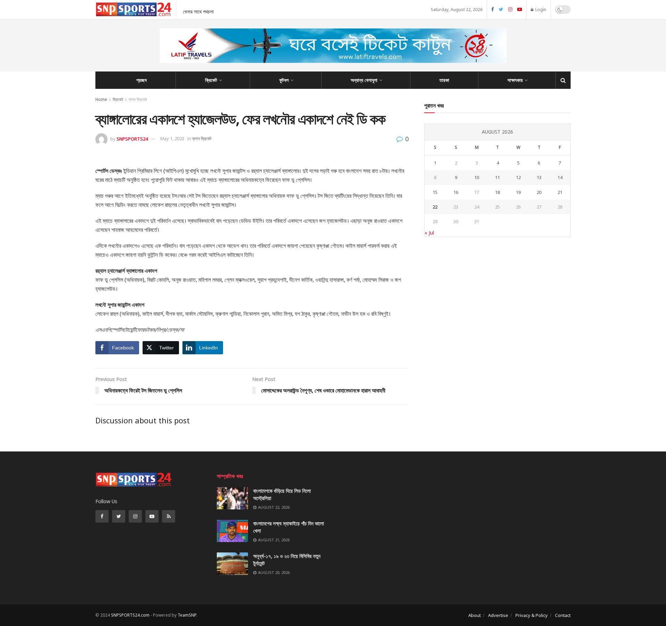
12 (518, 177)
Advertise (498, 615)
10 (476, 177)
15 (435, 192)
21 (559, 192)
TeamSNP (187, 615)
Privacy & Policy (531, 615)
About (474, 615)
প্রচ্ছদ (141, 80)
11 (497, 177)
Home (101, 99)
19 (518, 192)
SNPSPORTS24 (132, 138)
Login (540, 9)
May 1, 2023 (172, 138)
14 (559, 177)
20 (539, 192)
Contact (563, 615)
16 (455, 192)
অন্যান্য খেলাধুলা (364, 80)
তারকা (444, 80)
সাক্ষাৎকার (515, 80)
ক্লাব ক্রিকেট (138, 99)
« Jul (429, 232)
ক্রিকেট (211, 80)
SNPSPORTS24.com (130, 615)
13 (539, 177)
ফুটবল (284, 80)
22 (435, 207)
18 (497, 192)
